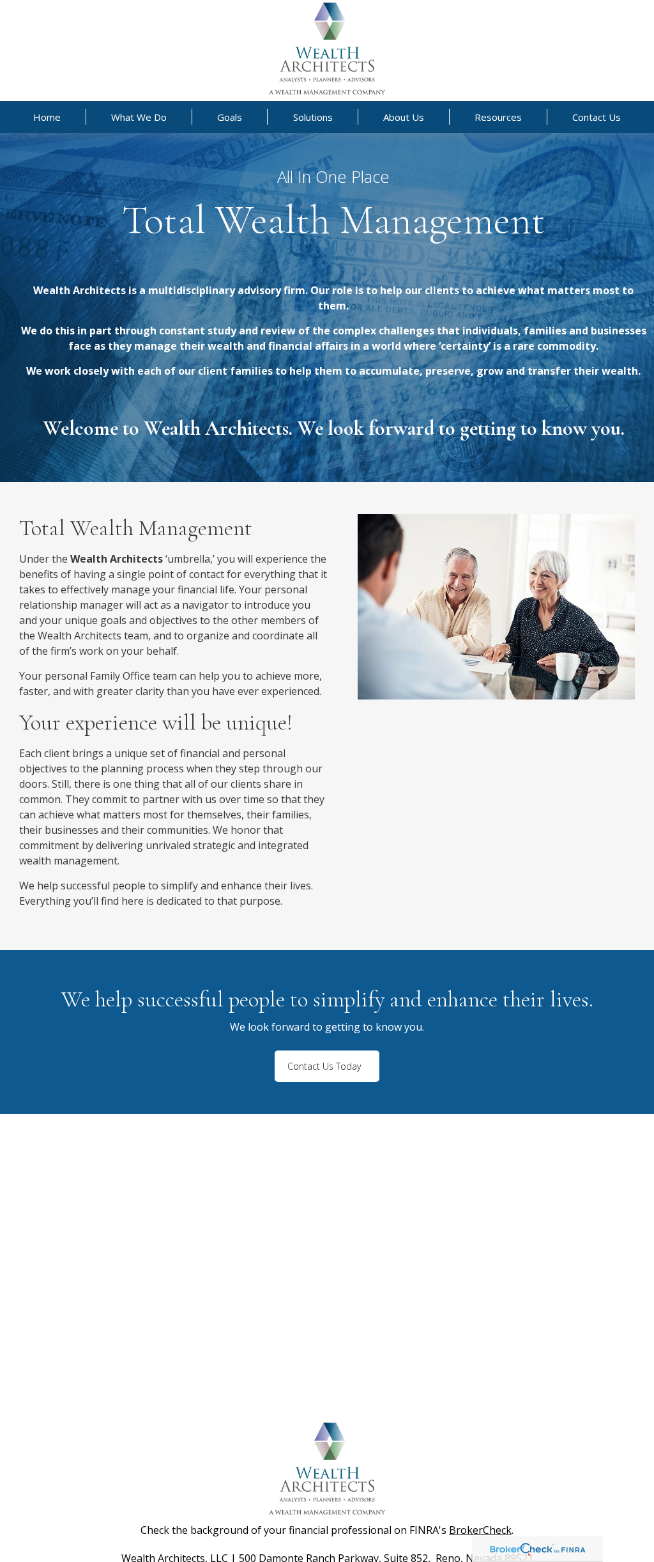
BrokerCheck (480, 1530)
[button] (47, 117)
